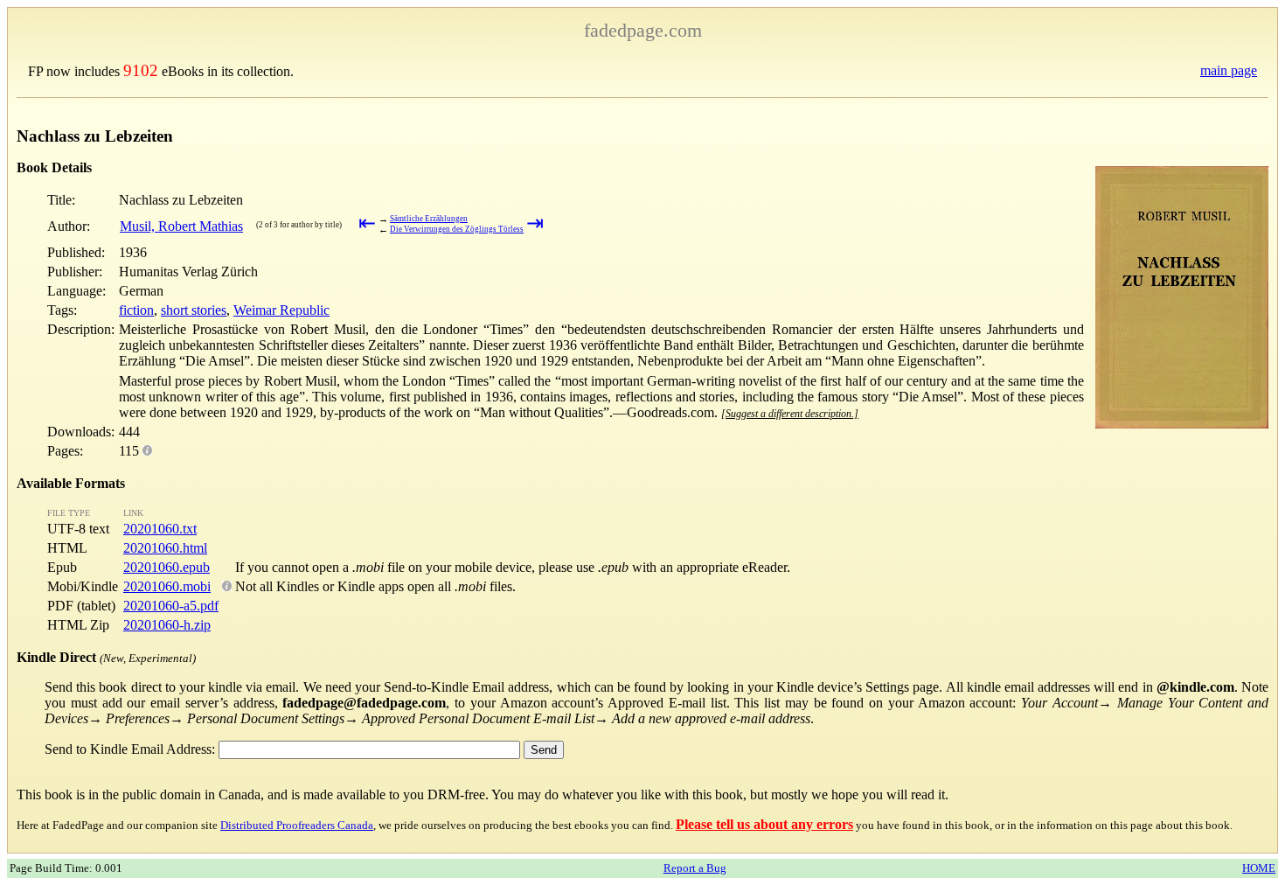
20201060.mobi (167, 586)
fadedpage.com (643, 30)
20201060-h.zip (167, 624)
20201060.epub (166, 567)
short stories (193, 310)
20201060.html (165, 547)
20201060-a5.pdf (171, 605)
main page (1228, 70)
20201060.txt (160, 528)
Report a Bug (694, 868)
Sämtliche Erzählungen (429, 218)
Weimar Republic (281, 310)
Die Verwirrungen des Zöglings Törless (457, 229)
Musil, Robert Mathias (181, 226)
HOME (1258, 868)
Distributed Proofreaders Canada (296, 825)
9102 (140, 70)
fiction (136, 310)
